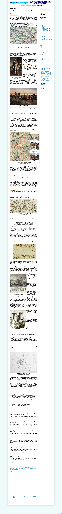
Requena (32, 468)
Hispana (42, 75)
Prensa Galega (43, 79)
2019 (42, 45)
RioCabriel (35, 468)
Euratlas (42, 70)
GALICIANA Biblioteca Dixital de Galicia (46, 72)
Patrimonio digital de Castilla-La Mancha (46, 78)
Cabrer (16, 468)
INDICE (42, 90)
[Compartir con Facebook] (28, 467)
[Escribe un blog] (26, 467)
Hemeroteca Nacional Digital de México (46, 74)
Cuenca (21, 468)
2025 (42, 19)
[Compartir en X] (27, 467)
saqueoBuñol (11, 469)
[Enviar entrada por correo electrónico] (23, 467)
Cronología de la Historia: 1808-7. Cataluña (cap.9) (46, 32)
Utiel (16, 469)
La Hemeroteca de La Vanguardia (45, 76)
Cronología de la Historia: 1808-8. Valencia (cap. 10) (46, 30)
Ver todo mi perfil (42, 85)
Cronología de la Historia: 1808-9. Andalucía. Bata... (46, 29)
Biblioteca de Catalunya (44, 55)
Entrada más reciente (13, 496)
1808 (14, 468)
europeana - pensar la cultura (45, 71)
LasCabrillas (23, 468)
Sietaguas (14, 469)
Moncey (26, 468)
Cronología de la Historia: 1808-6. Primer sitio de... (46, 34)
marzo (43, 25)
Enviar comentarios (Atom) (16, 497)
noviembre (43, 24)
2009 (42, 52)
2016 (42, 46)
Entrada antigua (35, 496)
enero (42, 27)
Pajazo (28, 468)
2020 (42, 44)
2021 (42, 43)
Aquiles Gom (43, 84)
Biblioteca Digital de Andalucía (45, 56)
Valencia (18, 469)
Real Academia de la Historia (14, 462)
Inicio (24, 496)
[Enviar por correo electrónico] (25, 467)
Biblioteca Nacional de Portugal (45, 63)
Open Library (42, 77)
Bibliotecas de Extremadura (44, 69)
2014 (42, 47)
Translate (46, 11)
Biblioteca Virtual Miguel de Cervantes (46, 68)
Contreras (19, 468)
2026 (42, 18)
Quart (30, 468)
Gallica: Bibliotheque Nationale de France (46, 73)
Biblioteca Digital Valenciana (44, 61)
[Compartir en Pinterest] (29, 467)
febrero (43, 26)
